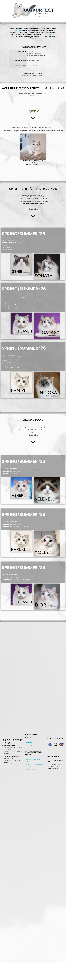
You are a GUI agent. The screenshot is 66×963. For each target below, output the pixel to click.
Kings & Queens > (31, 745)
